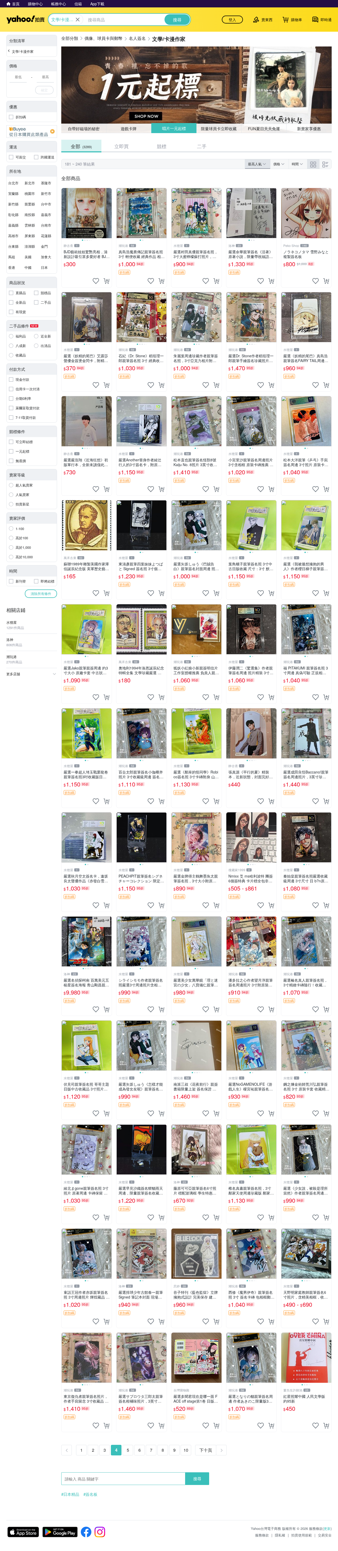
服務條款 (262, 1535)
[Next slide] (108, 213)
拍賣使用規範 (301, 1535)
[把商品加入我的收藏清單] (96, 281)
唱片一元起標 (174, 128)
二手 (201, 146)
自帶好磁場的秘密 (84, 128)
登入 (232, 19)
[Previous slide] (65, 213)
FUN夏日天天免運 (264, 128)
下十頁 (205, 1450)
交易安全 (325, 1535)
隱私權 (280, 1535)
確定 (44, 89)
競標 (161, 146)
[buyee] (31, 131)
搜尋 (197, 1478)
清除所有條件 (41, 593)
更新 (327, 1528)
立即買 (121, 146)
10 (186, 1450)
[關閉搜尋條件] (77, 19)
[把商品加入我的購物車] (106, 281)
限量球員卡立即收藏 (219, 128)
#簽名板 (90, 1494)
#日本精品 (70, 1494)
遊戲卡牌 (129, 128)
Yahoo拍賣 (25, 19)
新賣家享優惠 (309, 128)
